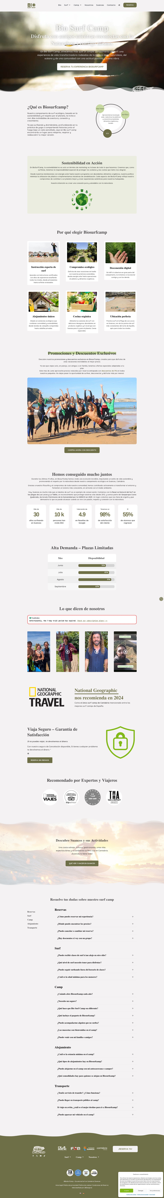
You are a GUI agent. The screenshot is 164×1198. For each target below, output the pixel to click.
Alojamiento (32, 923)
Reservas (31, 911)
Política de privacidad (142, 1194)
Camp (30, 919)
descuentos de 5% (109, 371)
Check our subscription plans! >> (92, 621)
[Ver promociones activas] (161, 602)
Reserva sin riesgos (40, 760)
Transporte (32, 927)
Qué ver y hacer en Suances (82, 863)
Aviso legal (152, 1194)
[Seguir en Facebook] (33, 1155)
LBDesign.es (88, 1188)
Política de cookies (131, 1194)
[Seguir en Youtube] (40, 1155)
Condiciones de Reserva (100, 1185)
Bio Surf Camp (82, 28)
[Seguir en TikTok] (44, 1155)
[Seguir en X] (36, 1155)
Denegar (140, 1190)
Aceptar (126, 1190)
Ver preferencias (155, 1190)
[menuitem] (60, 5)
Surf (29, 915)
